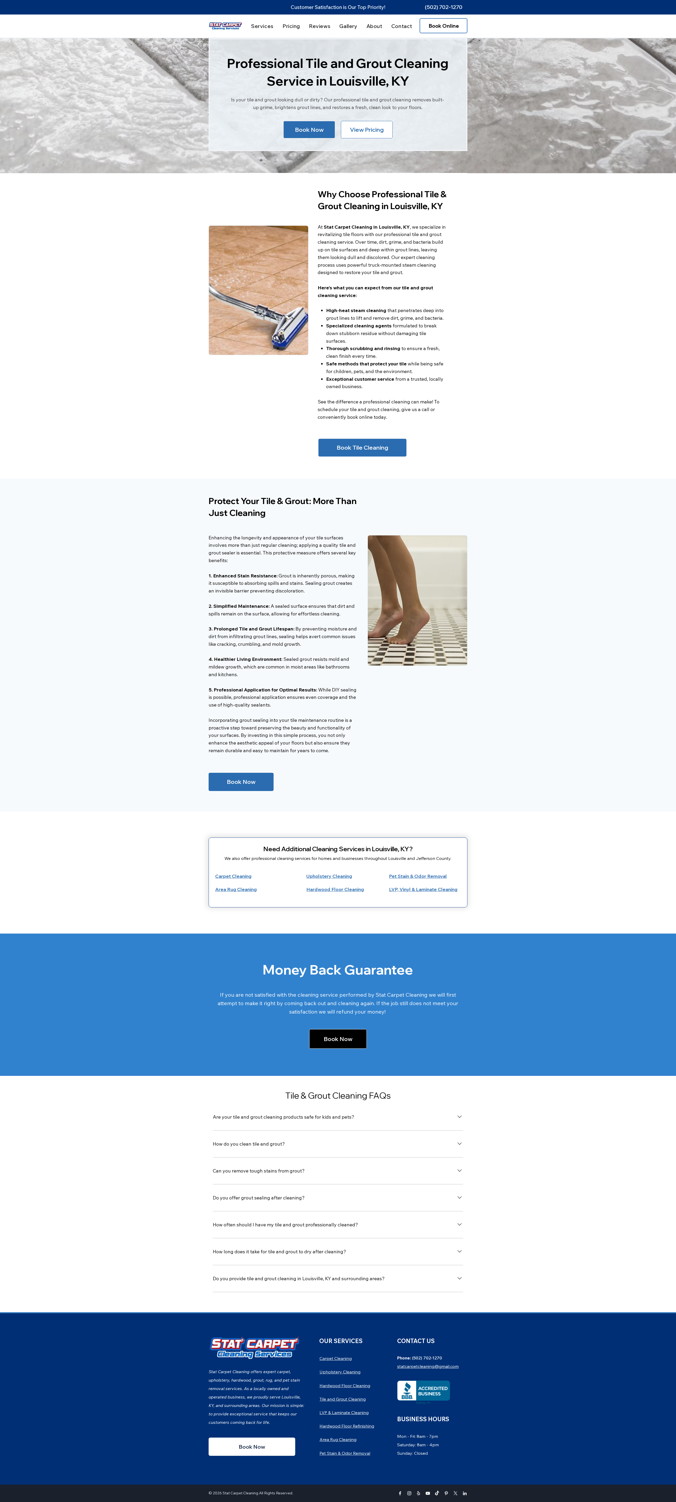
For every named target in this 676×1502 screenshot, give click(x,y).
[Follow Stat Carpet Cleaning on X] (455, 1493)
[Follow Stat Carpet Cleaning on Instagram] (409, 1493)
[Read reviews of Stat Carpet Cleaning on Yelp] (418, 1493)
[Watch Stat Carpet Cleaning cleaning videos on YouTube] (427, 1493)
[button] (443, 7)
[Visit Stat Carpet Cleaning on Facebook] (400, 1493)
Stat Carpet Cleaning (240, 1493)
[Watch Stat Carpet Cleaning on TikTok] (437, 1493)
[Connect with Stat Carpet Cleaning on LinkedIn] (464, 1493)
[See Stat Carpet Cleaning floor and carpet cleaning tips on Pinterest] (446, 1493)
